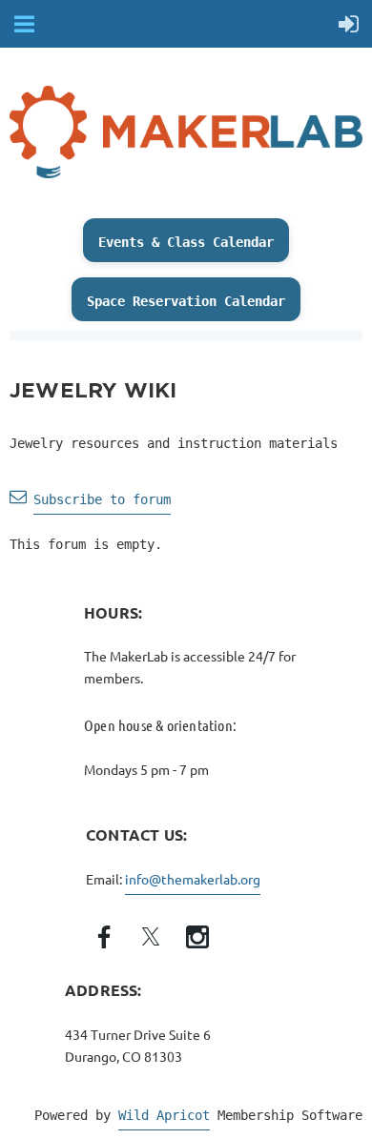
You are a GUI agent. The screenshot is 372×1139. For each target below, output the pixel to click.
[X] (150, 937)
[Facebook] (104, 937)
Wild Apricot (164, 1115)
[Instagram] (197, 937)
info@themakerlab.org (192, 878)
